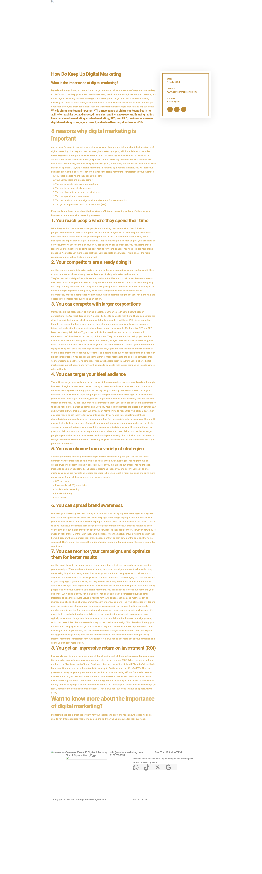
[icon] (170, 109)
